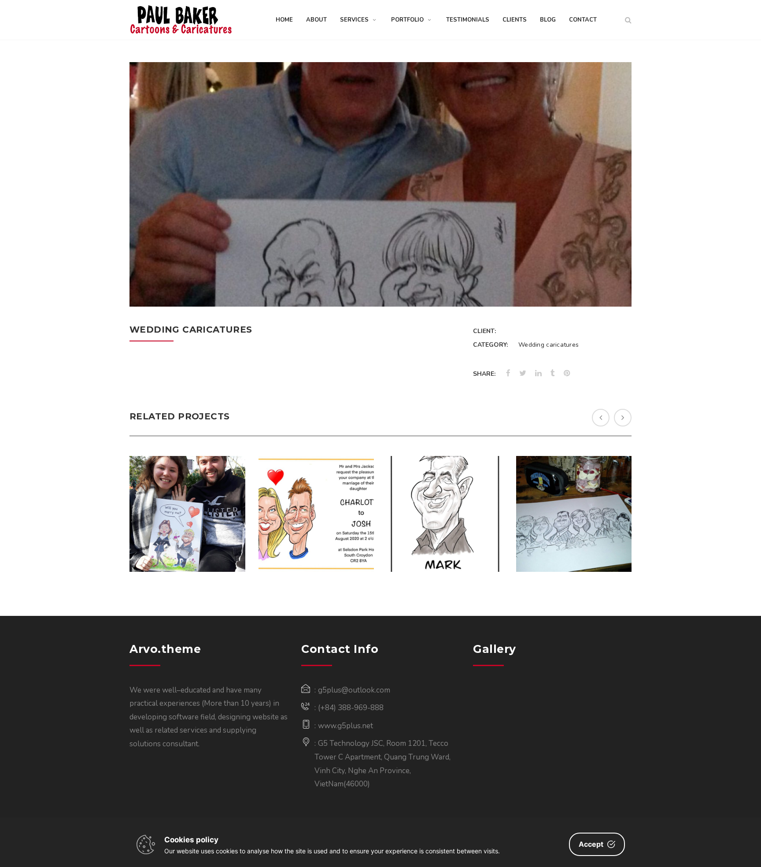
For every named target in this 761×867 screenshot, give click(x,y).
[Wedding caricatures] (613, 289)
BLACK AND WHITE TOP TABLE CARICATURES (574, 491)
